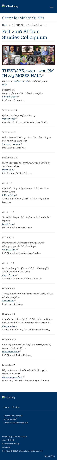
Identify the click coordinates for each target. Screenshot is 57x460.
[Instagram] (27, 402)
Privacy (6, 447)
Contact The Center (13, 415)
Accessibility (8, 440)
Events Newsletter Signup (16, 422)
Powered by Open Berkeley (14, 436)
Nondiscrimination (10, 443)
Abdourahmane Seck (13, 377)
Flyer (4, 84)
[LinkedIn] (16, 402)
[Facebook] (5, 402)
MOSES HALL (29, 75)
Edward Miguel (10, 96)
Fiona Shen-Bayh (11, 351)
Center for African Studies (23, 17)
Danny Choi (8, 169)
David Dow (8, 224)
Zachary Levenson (12, 144)
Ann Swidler (8, 300)
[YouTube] (22, 402)
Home (5, 25)
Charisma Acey (9, 326)
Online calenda (22, 81)
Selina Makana (10, 249)
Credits (15, 407)
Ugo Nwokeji (9, 118)
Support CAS (10, 419)
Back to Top (50, 456)
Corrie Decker (10, 275)
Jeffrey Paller (9, 195)
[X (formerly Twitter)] (10, 402)
